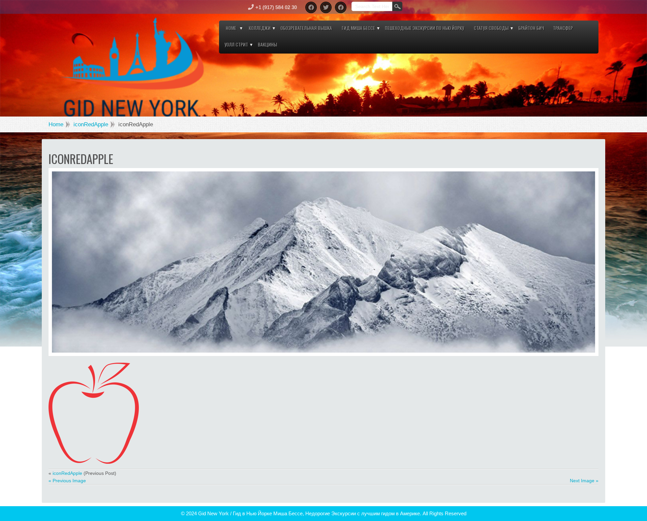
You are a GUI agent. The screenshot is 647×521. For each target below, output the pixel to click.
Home (231, 27)
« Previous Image (67, 480)
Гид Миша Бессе (358, 27)
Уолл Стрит (236, 44)
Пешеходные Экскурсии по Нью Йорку (424, 27)
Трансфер (563, 27)
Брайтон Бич (531, 27)
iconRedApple (90, 124)
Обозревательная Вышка (306, 27)
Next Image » (584, 480)
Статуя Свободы (491, 27)
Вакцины (267, 44)
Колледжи (260, 27)
